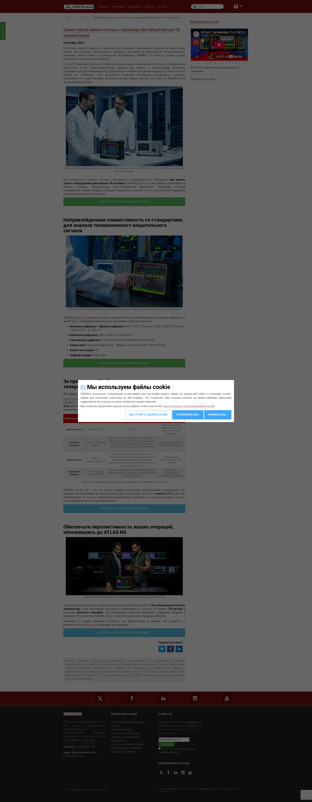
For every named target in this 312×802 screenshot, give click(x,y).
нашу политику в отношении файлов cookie (189, 406)
